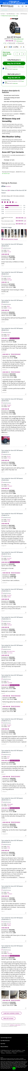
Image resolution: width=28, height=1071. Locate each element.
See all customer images (11, 239)
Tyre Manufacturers (5, 1040)
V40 (8, 336)
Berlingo (9, 280)
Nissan (8, 456)
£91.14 (17, 77)
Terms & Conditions (16, 1050)
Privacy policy (7, 1051)
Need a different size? (19, 38)
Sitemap (3, 1053)
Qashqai (9, 625)
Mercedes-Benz (11, 651)
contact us (12, 1025)
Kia (8, 681)
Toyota (8, 519)
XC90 (8, 848)
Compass (9, 486)
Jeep (8, 484)
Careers (15, 1053)
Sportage (9, 682)
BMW (8, 306)
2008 (8, 726)
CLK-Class (9, 653)
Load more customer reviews (11, 1013)
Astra (8, 559)
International (9, 1053)
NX (8, 758)
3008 (8, 406)
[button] (19, 6)
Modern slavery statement (17, 1051)
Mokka (9, 596)
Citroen (9, 278)
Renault (9, 924)
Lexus (8, 756)
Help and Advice (4, 1046)
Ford (8, 250)
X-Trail (9, 458)
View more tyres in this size (10, 16)
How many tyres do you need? (7, 54)
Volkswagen (10, 804)
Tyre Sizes (3, 1043)
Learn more (15, 69)
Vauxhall (9, 558)
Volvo (8, 334)
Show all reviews (8, 1018)
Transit (9, 251)
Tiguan (9, 805)
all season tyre (6, 173)
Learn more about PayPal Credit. (17, 1067)
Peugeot (9, 405)
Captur (9, 925)
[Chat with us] (14, 1068)
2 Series (9, 308)
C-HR (8, 521)
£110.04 (17, 63)
